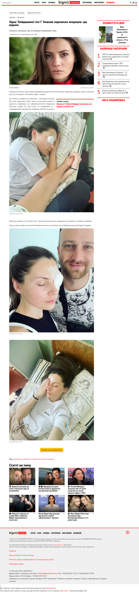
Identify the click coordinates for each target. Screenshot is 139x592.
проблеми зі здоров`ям (31, 459)
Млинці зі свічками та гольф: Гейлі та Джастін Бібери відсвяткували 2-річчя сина (19, 517)
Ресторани (87, 2)
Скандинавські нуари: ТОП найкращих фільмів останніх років (115, 64)
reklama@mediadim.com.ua (47, 573)
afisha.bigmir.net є (58, 545)
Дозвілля (110, 2)
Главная (12, 17)
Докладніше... (51, 588)
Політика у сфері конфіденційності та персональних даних (31, 559)
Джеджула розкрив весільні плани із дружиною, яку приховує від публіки (49, 488)
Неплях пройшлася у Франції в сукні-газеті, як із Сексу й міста (114, 91)
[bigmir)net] (64, 2)
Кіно (44, 2)
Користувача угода (16, 564)
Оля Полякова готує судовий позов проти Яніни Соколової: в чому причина (115, 83)
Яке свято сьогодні (17, 13)
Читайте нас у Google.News (51, 450)
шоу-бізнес (17, 459)
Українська (6, 3)
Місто (36, 2)
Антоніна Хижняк (47, 459)
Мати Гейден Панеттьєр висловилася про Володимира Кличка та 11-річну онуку (78, 517)
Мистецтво (99, 2)
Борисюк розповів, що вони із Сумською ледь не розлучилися (19, 488)
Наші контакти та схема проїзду (21, 555)
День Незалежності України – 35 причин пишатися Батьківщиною (114, 73)
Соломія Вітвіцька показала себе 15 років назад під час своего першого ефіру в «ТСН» (77, 489)
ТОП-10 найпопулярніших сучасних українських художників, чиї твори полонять (116, 56)
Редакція (12, 551)
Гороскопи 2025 (34, 13)
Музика (51, 2)
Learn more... (64, 591)
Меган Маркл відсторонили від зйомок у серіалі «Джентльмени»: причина (49, 516)
